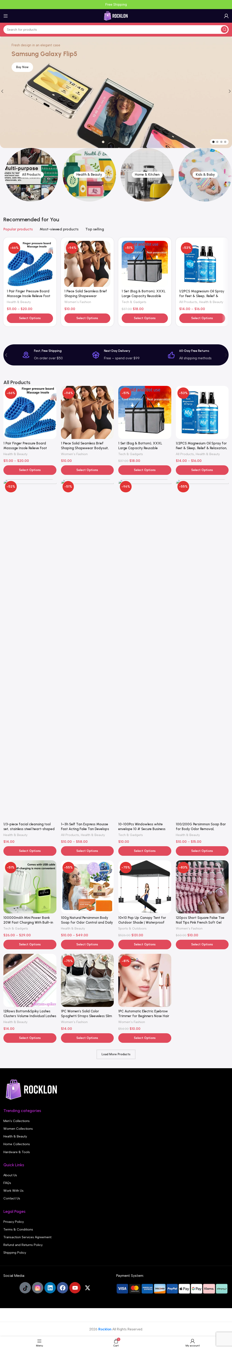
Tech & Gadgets (134, 302)
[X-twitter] (87, 1287)
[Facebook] (62, 1287)
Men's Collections (16, 1121)
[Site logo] (116, 16)
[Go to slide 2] (217, 142)
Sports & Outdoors (132, 928)
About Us (10, 1175)
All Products (188, 302)
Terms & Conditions (18, 1229)
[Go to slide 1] (213, 142)
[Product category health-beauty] (89, 175)
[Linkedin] (50, 1287)
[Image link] (31, 1089)
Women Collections (18, 1129)
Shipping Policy (14, 1253)
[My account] (226, 15)
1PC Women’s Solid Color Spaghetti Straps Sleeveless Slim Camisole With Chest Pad (86, 1016)
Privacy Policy (13, 1222)
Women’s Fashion (77, 302)
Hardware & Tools (16, 1152)
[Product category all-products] (31, 175)
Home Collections (16, 1144)
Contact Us (11, 1198)
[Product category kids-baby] (205, 175)
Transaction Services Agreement (27, 1237)
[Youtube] (75, 1287)
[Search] (224, 29)
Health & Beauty (19, 302)
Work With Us (13, 1191)
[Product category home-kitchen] (147, 175)
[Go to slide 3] (221, 142)
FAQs (7, 1183)
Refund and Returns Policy (23, 1245)
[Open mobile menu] (5, 15)
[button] (6, 355)
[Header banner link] (116, 4)
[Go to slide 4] (225, 142)
